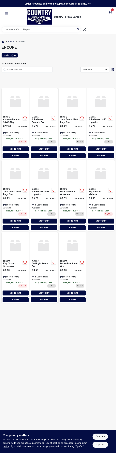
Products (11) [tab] (10, 55)
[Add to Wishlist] (25, 118)
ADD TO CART (15, 149)
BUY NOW (15, 156)
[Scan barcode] (84, 29)
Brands (11, 41)
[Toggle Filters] (112, 69)
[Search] (78, 29)
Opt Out (100, 444)
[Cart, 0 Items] (110, 11)
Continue (100, 436)
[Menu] (6, 14)
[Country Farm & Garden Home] (39, 17)
